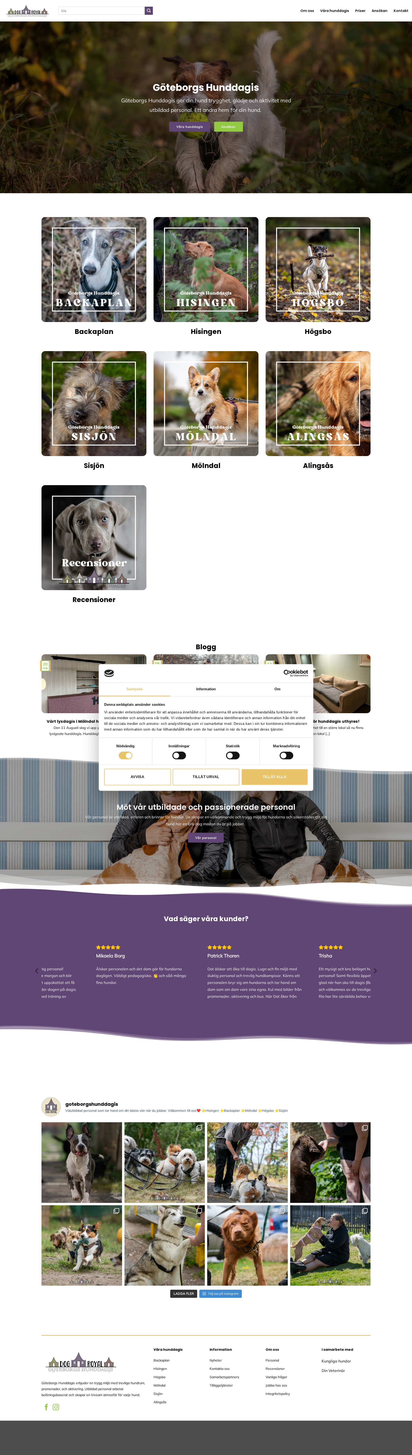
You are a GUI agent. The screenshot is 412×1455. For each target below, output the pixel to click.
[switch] (179, 755)
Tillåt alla (274, 777)
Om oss (307, 10)
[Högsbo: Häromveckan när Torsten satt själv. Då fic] (330, 1162)
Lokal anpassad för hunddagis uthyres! (318, 721)
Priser (360, 10)
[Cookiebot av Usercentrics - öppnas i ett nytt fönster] (287, 673)
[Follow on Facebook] (46, 1407)
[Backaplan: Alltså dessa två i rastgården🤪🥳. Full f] (81, 1245)
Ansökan (379, 10)
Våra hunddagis (334, 10)
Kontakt (401, 10)
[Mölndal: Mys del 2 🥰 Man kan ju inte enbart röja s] (330, 1245)
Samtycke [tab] (134, 689)
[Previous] (40, 705)
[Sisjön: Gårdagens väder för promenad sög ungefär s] (247, 1245)
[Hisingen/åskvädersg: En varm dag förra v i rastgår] (247, 1162)
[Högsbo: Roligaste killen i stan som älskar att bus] (81, 1162)
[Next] (371, 705)
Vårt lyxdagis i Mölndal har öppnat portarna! (94, 721)
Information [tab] (206, 689)
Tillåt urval (206, 777)
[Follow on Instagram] (56, 1407)
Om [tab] (277, 689)
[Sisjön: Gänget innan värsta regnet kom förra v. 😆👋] (164, 1162)
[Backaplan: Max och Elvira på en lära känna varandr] (164, 1245)
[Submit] (149, 11)
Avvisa (137, 777)
